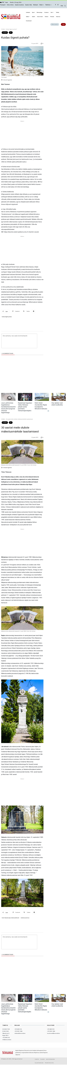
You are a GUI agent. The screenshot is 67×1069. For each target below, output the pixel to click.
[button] (64, 6)
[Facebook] (56, 5)
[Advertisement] (22, 134)
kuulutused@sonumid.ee (53, 1033)
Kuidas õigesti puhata (7, 316)
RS (10, 32)
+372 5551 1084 (18, 1031)
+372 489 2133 (6, 1037)
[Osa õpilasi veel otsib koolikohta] (58, 397)
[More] (33, 311)
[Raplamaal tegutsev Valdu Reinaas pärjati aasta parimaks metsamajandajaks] (25, 397)
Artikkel (3, 29)
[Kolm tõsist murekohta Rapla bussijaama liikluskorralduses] (42, 397)
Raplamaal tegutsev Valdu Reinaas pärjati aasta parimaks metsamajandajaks (25, 406)
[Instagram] (58, 5)
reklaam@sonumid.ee (19, 1033)
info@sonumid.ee (6, 1039)
